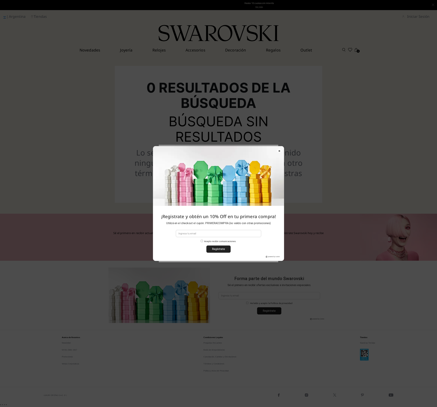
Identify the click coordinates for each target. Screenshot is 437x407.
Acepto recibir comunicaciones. (220, 241)
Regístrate (218, 249)
